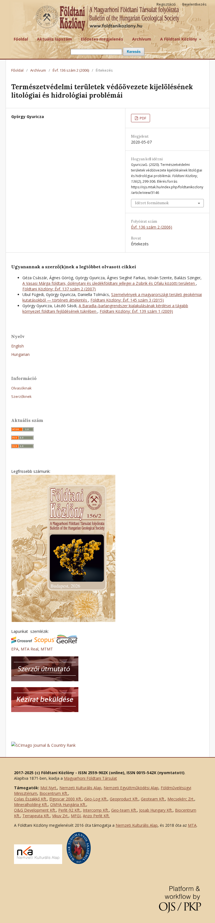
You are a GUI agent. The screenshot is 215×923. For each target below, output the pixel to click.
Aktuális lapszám (54, 39)
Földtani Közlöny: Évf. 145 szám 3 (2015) (127, 300)
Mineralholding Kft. (31, 804)
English (17, 346)
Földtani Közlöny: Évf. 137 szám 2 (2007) (59, 289)
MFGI (76, 815)
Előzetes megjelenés (102, 39)
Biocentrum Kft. (53, 793)
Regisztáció (166, 4)
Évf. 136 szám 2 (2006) (71, 70)
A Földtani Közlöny (179, 39)
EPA (14, 649)
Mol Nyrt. (48, 787)
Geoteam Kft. (153, 799)
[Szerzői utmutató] (44, 679)
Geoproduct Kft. (124, 799)
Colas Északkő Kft (30, 799)
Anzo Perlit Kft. (96, 815)
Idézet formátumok (152, 203)
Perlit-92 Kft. (69, 810)
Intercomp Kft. (96, 810)
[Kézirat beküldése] (44, 710)
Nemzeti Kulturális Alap (80, 787)
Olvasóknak (21, 388)
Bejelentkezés (194, 4)
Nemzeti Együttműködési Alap (131, 787)
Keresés (134, 52)
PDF (142, 118)
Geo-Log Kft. (96, 799)
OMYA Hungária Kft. (68, 804)
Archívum (141, 39)
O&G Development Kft (34, 810)
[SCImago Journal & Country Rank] (43, 745)
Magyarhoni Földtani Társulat (90, 778)
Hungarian (20, 354)
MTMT (47, 649)
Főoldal (21, 39)
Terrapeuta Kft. (36, 815)
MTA (192, 825)
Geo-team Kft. (124, 810)
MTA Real (29, 649)
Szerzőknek (21, 396)
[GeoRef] (67, 642)
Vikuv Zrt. (60, 815)
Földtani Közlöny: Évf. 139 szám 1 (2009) (136, 311)
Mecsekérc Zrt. (180, 799)
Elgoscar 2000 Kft (65, 799)
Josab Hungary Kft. (156, 810)
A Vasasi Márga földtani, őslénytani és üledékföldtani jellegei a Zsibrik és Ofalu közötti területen (109, 283)
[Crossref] (21, 642)
